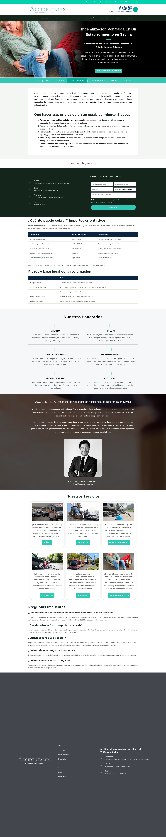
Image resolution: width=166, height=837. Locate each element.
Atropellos (114, 80)
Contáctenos (129, 18)
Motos (48, 80)
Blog (117, 18)
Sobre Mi (45, 18)
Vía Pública (60, 80)
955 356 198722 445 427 (125, 8)
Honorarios (75, 18)
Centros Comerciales (77, 80)
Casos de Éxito (59, 18)
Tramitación (104, 18)
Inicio (34, 18)
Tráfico (37, 80)
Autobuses (127, 80)
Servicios (89, 18)
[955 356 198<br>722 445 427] (135, 9)
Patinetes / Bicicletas (97, 80)
